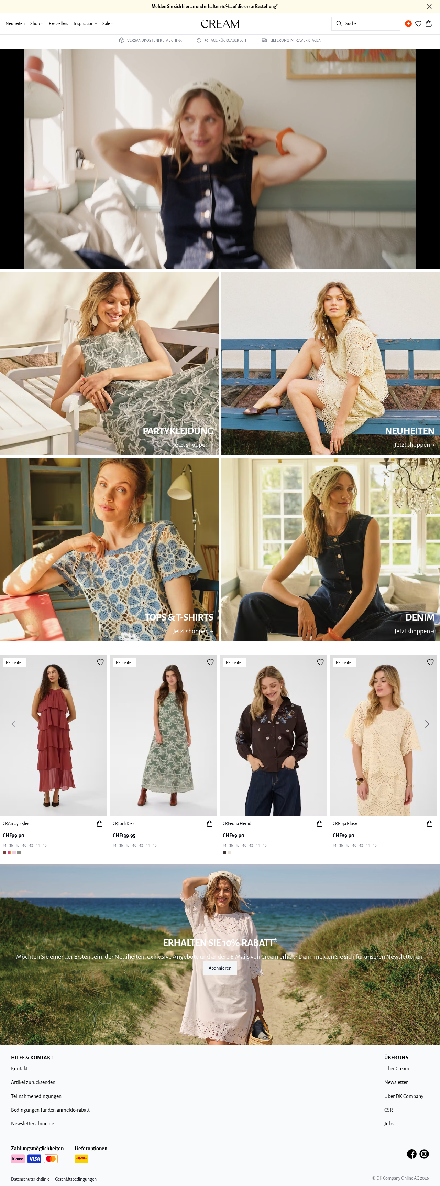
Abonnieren (220, 968)
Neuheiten (15, 23)
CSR (388, 1110)
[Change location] (408, 23)
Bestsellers (58, 23)
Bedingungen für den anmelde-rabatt (50, 1110)
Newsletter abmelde (32, 1123)
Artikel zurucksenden (33, 1082)
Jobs (389, 1123)
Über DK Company (404, 1096)
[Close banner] (429, 6)
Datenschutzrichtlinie (30, 1179)
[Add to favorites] (100, 662)
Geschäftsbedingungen (76, 1179)
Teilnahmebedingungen (36, 1096)
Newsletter (396, 1082)
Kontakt (19, 1068)
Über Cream (396, 1068)
